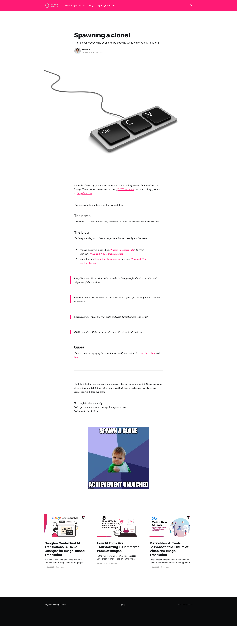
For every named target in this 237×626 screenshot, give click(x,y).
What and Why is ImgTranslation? (107, 253)
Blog (91, 5)
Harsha (86, 49)
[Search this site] (191, 5)
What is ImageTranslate (122, 249)
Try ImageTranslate (106, 5)
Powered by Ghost (185, 605)
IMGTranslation (126, 189)
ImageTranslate (84, 193)
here (148, 353)
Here (141, 353)
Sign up (122, 605)
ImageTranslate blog (51, 605)
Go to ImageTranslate (75, 5)
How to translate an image (107, 259)
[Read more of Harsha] (77, 50)
